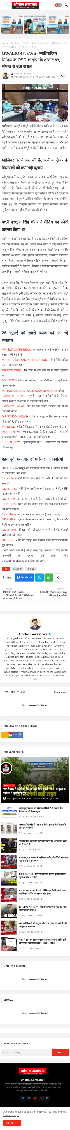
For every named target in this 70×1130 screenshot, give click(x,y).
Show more (60, 692)
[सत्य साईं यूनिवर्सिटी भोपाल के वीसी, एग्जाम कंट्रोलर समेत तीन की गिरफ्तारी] (9, 829)
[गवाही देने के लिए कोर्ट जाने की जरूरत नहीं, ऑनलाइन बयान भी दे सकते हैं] (9, 845)
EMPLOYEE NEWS (13, 396)
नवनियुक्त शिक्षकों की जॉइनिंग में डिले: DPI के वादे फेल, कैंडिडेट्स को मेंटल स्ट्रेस (41, 810)
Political (15, 43)
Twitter (39, 577)
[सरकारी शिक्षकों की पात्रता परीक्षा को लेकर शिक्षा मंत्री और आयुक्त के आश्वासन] (9, 928)
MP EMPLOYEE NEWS (16, 349)
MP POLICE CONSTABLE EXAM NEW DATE (29, 390)
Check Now (9, 1115)
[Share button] (58, 577)
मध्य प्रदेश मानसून (11, 370)
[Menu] (5, 5)
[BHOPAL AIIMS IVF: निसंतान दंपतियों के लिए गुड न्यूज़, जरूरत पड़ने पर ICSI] (9, 911)
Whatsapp (49, 577)
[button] (58, 5)
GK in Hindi (9, 478)
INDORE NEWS (11, 432)
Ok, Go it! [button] (11, 1123)
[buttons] (22, 1098)
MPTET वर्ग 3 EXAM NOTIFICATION (24, 360)
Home (5, 43)
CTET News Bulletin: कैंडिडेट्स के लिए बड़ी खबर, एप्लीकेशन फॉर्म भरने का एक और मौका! (42, 892)
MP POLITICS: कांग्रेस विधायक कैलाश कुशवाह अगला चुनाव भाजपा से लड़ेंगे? (42, 876)
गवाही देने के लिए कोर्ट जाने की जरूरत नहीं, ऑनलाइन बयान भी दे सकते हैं (43, 843)
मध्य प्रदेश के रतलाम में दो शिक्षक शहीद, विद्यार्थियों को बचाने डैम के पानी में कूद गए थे (43, 859)
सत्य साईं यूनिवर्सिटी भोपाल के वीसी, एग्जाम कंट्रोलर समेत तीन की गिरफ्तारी (42, 826)
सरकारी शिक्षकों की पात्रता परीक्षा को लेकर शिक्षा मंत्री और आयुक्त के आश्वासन (43, 925)
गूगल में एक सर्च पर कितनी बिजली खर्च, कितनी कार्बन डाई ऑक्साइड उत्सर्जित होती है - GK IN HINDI (42, 941)
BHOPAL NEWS (12, 442)
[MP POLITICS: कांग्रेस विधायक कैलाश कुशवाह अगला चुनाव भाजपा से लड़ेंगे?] (9, 878)
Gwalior (17, 568)
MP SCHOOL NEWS (14, 416)
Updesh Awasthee (33, 634)
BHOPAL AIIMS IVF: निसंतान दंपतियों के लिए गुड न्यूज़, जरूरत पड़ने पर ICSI (43, 908)
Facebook (26, 577)
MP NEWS (9, 380)
